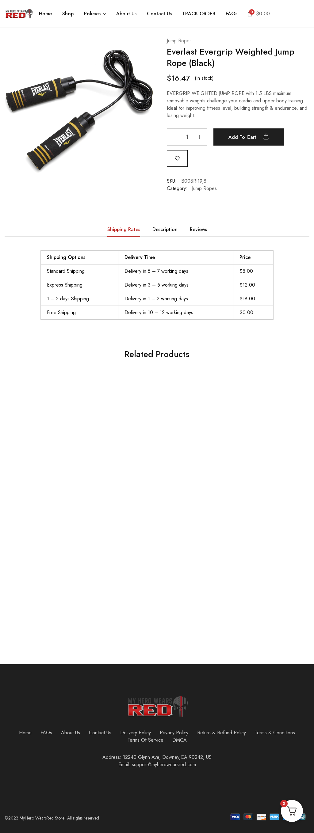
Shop (68, 13)
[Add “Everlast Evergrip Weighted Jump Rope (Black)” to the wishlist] (177, 158)
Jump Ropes (179, 40)
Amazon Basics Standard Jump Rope (130, 600)
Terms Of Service (145, 740)
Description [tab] (165, 229)
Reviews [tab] (198, 229)
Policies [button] (92, 13)
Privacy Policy (174, 732)
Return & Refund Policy (221, 732)
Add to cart (243, 137)
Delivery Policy (135, 732)
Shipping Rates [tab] (123, 229)
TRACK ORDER (198, 13)
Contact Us (159, 13)
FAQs (231, 13)
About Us (126, 13)
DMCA (179, 740)
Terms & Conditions (275, 732)
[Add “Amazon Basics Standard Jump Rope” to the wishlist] (140, 514)
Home (45, 13)
